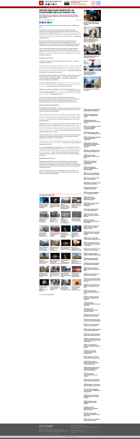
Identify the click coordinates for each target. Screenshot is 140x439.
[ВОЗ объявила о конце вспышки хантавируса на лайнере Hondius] (76, 269)
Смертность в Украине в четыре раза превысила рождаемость (92, 151)
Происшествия (61, 7)
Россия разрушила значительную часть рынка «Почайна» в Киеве (91, 310)
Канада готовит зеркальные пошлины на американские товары (91, 116)
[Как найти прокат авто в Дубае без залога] (92, 82)
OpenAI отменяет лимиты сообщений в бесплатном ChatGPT (90, 402)
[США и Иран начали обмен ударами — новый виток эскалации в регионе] (55, 255)
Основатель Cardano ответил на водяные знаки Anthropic (92, 274)
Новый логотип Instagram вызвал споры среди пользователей (92, 330)
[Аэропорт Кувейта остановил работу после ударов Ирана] (76, 214)
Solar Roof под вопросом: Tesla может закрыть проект (91, 178)
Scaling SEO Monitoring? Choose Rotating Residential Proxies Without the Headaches (92, 369)
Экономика (55, 7)
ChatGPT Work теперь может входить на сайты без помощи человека (91, 23)
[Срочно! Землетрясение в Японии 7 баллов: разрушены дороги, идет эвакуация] (65, 200)
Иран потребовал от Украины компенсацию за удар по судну (92, 357)
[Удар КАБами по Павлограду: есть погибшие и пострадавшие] (44, 214)
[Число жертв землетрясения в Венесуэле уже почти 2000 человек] (65, 282)
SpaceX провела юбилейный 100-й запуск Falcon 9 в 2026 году (92, 110)
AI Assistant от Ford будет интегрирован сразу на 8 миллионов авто (90, 162)
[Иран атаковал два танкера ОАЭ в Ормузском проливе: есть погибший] (44, 242)
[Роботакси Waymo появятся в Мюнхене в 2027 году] (92, 49)
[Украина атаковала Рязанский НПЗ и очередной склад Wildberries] (44, 200)
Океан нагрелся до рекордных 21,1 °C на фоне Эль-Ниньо (91, 193)
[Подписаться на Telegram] (98, 3)
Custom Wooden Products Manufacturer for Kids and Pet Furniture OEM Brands (91, 363)
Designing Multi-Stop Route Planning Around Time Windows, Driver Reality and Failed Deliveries (91, 145)
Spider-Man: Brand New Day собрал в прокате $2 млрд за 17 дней (92, 269)
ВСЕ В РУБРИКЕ (47, 294)
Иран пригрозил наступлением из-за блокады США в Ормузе (91, 263)
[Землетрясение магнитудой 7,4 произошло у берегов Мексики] (44, 228)
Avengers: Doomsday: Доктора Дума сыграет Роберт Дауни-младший (91, 298)
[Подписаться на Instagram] (93, 3)
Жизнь (83, 7)
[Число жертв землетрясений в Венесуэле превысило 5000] (55, 214)
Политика (50, 7)
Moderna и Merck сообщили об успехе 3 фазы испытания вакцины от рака (91, 227)
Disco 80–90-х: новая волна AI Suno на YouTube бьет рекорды (91, 173)
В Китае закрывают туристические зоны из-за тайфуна (91, 375)
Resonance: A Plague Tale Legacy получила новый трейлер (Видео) (92, 320)
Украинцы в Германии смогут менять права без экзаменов (91, 259)
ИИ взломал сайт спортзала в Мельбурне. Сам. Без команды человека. (91, 396)
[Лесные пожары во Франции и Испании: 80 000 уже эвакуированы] (76, 200)
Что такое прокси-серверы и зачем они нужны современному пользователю (92, 390)
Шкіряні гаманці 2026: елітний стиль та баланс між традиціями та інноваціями (92, 244)
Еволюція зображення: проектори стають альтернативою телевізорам (92, 138)
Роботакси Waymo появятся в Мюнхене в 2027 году (91, 57)
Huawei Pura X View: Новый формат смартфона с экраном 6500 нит (91, 215)
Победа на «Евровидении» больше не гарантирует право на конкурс (92, 346)
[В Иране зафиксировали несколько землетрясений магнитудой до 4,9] (65, 214)
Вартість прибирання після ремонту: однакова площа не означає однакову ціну (91, 40)
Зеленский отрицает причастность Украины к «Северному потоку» (90, 198)
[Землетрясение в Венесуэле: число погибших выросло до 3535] (44, 269)
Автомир (73, 7)
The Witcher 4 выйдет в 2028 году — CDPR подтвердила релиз (92, 133)
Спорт (87, 7)
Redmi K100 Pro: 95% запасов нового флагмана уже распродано (91, 204)
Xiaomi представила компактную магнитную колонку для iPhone (92, 334)
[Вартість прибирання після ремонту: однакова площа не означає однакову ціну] (92, 32)
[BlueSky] (40, 22)
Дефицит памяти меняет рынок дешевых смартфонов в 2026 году (92, 286)
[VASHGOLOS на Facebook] (46, 4)
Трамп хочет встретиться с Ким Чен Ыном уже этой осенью (92, 249)
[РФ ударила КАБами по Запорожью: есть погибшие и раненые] (55, 228)
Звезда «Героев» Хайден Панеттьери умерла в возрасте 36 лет (92, 292)
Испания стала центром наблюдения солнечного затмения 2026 (90, 352)
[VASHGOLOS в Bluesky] (56, 4)
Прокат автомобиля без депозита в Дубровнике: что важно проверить (91, 168)
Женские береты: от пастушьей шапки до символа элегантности (92, 385)
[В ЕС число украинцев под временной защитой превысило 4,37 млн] (76, 242)
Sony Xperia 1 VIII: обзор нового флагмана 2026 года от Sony (91, 315)
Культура (77, 7)
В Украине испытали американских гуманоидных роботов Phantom (91, 408)
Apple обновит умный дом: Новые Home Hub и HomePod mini (92, 183)
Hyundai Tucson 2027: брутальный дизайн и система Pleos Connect (91, 221)
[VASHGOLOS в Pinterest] (53, 4)
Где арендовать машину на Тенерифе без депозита (91, 188)
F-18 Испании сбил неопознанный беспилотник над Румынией (92, 304)
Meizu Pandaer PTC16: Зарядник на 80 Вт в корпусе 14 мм (92, 420)
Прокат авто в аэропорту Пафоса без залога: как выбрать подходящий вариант (92, 128)
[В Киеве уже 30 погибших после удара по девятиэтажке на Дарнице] (44, 282)
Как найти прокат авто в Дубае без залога (91, 89)
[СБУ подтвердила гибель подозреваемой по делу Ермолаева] (65, 255)
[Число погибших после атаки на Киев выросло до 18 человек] (55, 282)
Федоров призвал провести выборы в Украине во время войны (92, 254)
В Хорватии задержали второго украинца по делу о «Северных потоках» (92, 233)
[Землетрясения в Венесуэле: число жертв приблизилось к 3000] (65, 269)
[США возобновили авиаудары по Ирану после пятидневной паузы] (55, 200)
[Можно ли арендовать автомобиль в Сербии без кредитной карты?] (92, 65)
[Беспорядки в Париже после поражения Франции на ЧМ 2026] (76, 228)
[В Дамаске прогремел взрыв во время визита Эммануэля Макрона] (76, 255)
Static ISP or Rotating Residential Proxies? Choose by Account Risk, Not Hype (92, 280)
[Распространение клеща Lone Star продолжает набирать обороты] (76, 282)
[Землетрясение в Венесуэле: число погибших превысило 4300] (55, 242)
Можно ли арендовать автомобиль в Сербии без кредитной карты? (90, 73)
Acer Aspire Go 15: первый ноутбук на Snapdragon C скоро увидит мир (92, 414)
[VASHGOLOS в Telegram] (51, 4)
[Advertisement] (60, 184)
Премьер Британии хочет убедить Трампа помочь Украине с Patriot (92, 122)
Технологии (68, 7)
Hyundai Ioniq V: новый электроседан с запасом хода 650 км (91, 156)
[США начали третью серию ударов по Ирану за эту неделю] (65, 242)
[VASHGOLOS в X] (49, 4)
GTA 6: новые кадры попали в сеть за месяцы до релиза (91, 209)
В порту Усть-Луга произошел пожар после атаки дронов (91, 325)
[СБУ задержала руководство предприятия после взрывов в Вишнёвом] (65, 228)
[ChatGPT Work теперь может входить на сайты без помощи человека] (92, 15)
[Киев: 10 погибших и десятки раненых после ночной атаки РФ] (55, 269)
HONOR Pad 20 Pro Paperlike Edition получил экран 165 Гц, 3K (92, 238)
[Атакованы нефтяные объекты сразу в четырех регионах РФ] (44, 255)
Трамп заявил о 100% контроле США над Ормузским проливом (92, 380)
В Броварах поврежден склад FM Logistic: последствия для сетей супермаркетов (92, 340)
